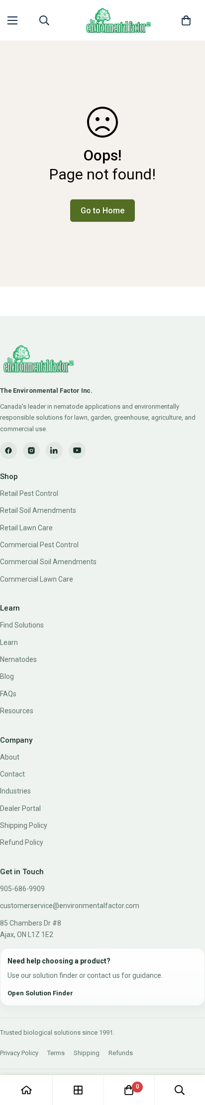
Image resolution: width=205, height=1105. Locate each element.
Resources (16, 711)
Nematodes (18, 659)
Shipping (87, 1053)
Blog (7, 676)
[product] (26, 1090)
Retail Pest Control (29, 493)
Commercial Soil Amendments (48, 562)
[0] (186, 20)
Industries (15, 791)
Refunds (120, 1053)
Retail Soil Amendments (38, 510)
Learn (9, 642)
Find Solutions (22, 625)
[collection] (78, 1090)
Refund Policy (21, 842)
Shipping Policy (23, 825)
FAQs (8, 694)
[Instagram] (31, 450)
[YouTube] (77, 450)
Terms (56, 1053)
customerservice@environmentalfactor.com (69, 906)
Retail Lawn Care (26, 528)
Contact (12, 774)
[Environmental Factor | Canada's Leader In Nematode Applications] (118, 20)
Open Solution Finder (40, 993)
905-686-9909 (22, 889)
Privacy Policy (19, 1053)
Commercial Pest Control (39, 545)
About (9, 757)
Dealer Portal (20, 808)
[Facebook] (8, 450)
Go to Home (102, 210)
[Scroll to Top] (187, 1052)
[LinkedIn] (54, 450)
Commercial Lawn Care (36, 579)
